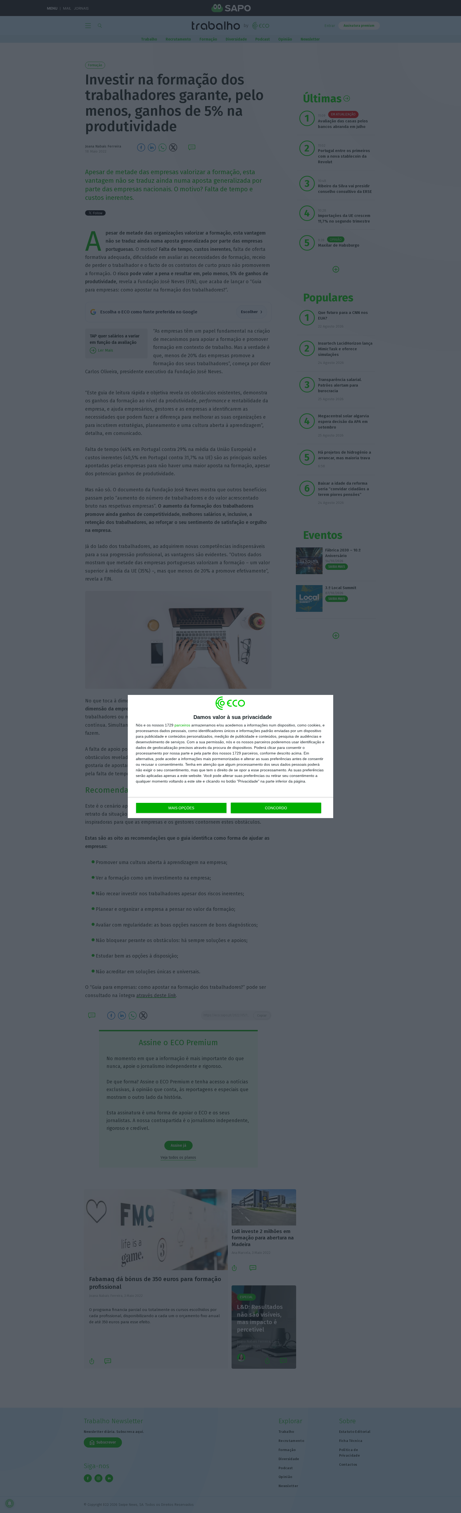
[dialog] (230, 756)
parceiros (182, 725)
